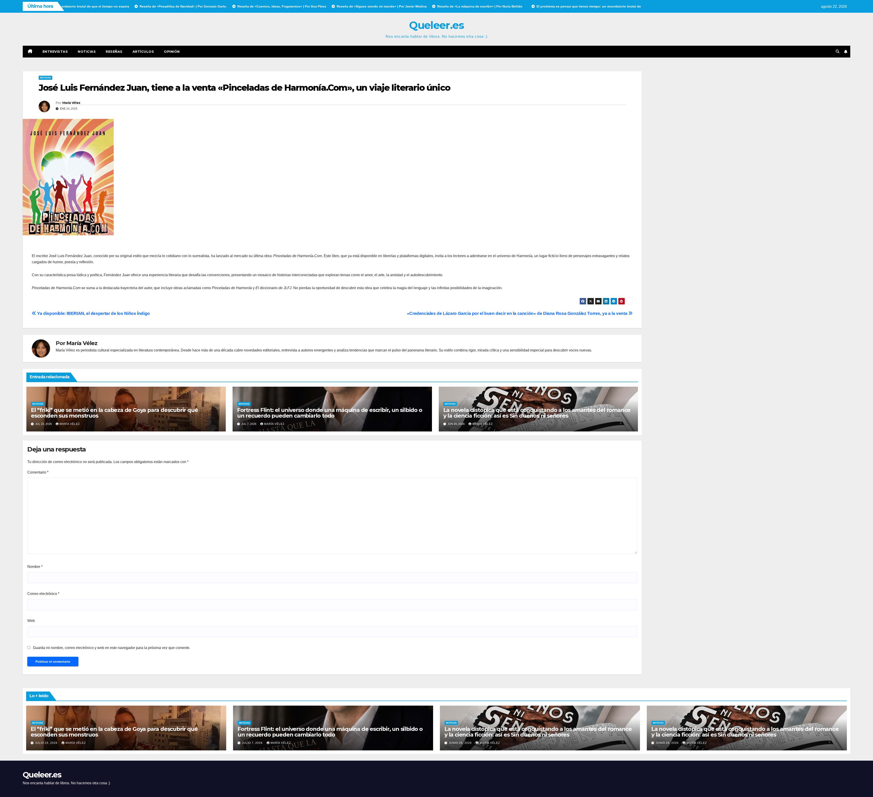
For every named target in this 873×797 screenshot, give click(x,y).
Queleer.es (436, 25)
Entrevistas (55, 52)
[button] (837, 51)
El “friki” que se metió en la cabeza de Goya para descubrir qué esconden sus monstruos (114, 413)
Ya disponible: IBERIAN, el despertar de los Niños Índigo (93, 313)
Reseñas (114, 52)
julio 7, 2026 (252, 742)
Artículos (143, 52)
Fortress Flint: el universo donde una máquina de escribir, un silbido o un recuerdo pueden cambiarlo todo (329, 413)
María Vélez (71, 103)
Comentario (37, 472)
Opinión (172, 52)
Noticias (87, 52)
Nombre (35, 567)
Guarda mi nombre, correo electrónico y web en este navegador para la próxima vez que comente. (111, 648)
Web (31, 621)
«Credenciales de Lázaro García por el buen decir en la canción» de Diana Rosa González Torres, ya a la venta (517, 313)
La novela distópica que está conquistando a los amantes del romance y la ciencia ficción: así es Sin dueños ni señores (537, 413)
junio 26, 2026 (461, 742)
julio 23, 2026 (46, 742)
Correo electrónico (43, 594)
